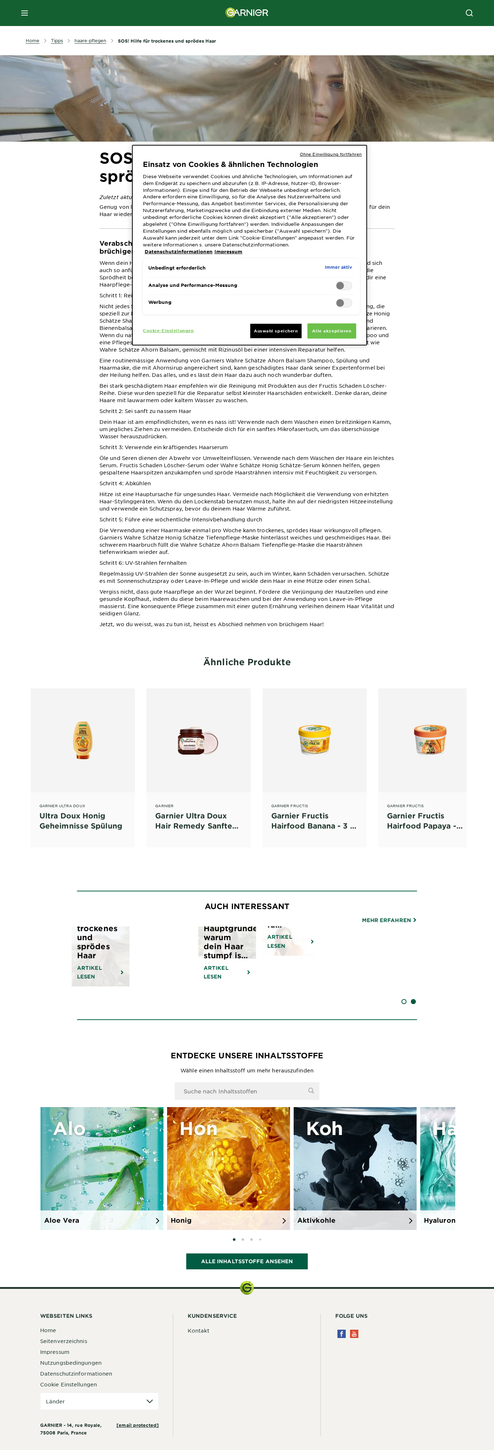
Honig (181, 1220)
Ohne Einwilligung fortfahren (331, 153)
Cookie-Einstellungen (168, 330)
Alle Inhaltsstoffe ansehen (247, 1261)
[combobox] (247, 1091)
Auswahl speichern (276, 330)
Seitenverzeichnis (63, 1341)
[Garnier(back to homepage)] (247, 13)
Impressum (54, 1351)
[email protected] (137, 1425)
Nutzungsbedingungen (71, 1362)
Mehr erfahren (387, 920)
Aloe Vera (61, 1220)
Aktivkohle (316, 1220)
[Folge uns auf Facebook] (341, 1334)
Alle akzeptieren (331, 330)
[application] (99, 1401)
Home (48, 1330)
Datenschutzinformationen (76, 1373)
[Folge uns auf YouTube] (354, 1334)
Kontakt (198, 1330)
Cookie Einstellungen (68, 1384)
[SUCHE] (469, 13)
